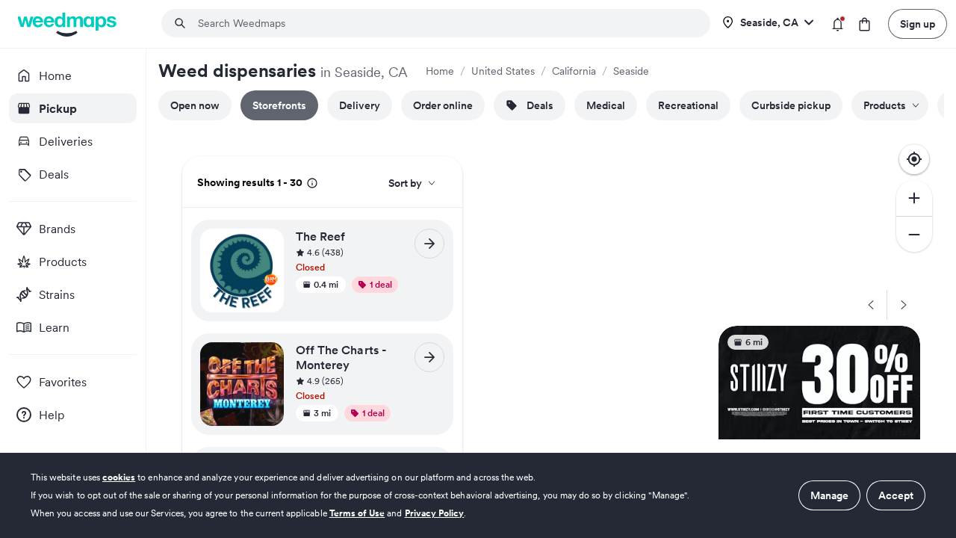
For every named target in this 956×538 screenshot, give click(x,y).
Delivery (359, 105)
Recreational (688, 105)
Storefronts (279, 105)
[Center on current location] (914, 159)
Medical (605, 105)
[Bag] (864, 24)
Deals (540, 105)
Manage (829, 495)
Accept (895, 495)
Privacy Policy (435, 513)
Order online (443, 105)
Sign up (917, 24)
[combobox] (445, 23)
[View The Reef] (429, 244)
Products (884, 105)
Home (440, 71)
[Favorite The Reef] (268, 244)
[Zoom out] (914, 234)
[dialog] (478, 495)
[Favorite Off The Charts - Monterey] (268, 358)
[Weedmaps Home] (68, 24)
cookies (118, 477)
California (574, 71)
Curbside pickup (791, 105)
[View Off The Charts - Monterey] (429, 357)
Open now (195, 105)
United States (503, 71)
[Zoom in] (914, 198)
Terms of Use (357, 513)
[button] (370, 261)
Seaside (631, 71)
